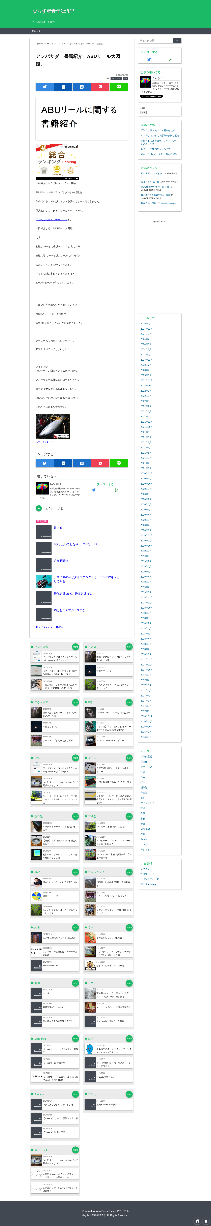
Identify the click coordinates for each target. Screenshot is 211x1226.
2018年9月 (146, 613)
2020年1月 (146, 530)
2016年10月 (147, 726)
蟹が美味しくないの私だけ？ (110, 937)
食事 (143, 813)
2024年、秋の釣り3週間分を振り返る (160, 135)
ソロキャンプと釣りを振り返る (58, 740)
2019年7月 (146, 561)
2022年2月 (146, 406)
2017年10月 (147, 669)
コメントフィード (150, 879)
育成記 (144, 792)
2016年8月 (146, 737)
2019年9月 (146, 551)
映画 (143, 834)
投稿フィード (147, 874)
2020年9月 (146, 489)
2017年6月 (146, 685)
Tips (143, 777)
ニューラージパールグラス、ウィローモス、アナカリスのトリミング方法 (60, 799)
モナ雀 (46, 993)
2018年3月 (146, 644)
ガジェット (146, 849)
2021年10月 (147, 427)
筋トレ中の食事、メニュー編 (110, 965)
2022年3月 (146, 401)
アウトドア (146, 767)
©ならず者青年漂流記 (94, 1215)
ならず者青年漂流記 (53, 11)
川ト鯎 (58, 527)
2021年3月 (146, 458)
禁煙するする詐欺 (150, 181)
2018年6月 (146, 628)
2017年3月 (146, 700)
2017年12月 (147, 659)
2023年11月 (147, 359)
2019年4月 (146, 576)
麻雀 (143, 818)
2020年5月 (146, 509)
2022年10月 (147, 385)
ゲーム (144, 782)
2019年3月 (146, 582)
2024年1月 (146, 354)
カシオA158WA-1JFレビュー (110, 740)
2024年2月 (146, 349)
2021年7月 (146, 442)
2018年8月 (146, 618)
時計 (143, 772)
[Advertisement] (159, 266)
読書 (125, 78)
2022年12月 (147, 380)
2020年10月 (147, 483)
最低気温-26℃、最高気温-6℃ (73, 593)
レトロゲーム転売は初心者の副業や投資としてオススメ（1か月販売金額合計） (114, 799)
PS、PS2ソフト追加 (151, 173)
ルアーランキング (44, 442)
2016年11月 (147, 721)
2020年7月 (146, 499)
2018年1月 (146, 654)
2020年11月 (147, 478)
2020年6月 (146, 504)
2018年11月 (147, 602)
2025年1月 (146, 323)
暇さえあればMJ (149, 203)
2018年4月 (146, 638)
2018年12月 (147, 597)
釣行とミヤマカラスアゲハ (71, 610)
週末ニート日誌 (50, 896)
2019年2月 (146, 587)
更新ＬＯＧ (37, 31)
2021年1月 (146, 468)
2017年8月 (146, 675)
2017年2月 (146, 706)
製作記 (144, 787)
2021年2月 (146, 463)
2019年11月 (147, 540)
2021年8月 (146, 437)
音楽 (143, 823)
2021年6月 (146, 447)
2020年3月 (146, 520)
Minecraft (145, 829)
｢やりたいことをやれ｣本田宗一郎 (75, 544)
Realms (144, 839)
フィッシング (116, 78)
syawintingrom (168, 203)
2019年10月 (147, 545)
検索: (143, 108)
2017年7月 (146, 680)
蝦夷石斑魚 (61, 560)
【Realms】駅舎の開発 (54, 1063)
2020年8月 (146, 494)
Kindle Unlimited (50, 965)
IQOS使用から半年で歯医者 (155, 186)
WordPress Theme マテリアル (112, 1211)
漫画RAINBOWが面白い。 (109, 1104)
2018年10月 (147, 607)
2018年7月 (146, 623)
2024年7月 (146, 339)
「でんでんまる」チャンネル (51, 219)
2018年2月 (146, 649)
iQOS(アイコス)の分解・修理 (156, 195)
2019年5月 (146, 571)
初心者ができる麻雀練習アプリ (58, 1021)
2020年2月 (146, 525)
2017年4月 (146, 695)
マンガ (144, 844)
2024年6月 (146, 344)
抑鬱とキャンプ (104, 671)
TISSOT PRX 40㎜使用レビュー (113, 712)
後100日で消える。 (105, 1077)
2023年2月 (146, 370)
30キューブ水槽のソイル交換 (110, 826)
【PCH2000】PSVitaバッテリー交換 (113, 782)
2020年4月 (146, 514)
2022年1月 (146, 411)
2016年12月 (147, 716)
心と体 (144, 761)
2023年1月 (146, 375)
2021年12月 (147, 416)
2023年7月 (146, 365)
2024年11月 (147, 328)
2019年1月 (146, 592)
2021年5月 (146, 452)
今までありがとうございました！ (59, 1104)
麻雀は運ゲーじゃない (53, 1007)
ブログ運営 (146, 756)
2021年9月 (146, 432)
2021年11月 (147, 421)
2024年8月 (146, 334)
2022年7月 (146, 390)
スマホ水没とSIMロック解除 (110, 1021)
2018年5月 (146, 633)
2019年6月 (146, 566)
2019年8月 (146, 556)
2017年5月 (146, 690)
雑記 (143, 798)
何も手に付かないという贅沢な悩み (60, 882)
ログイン (145, 869)
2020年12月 (147, 473)
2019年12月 (147, 535)
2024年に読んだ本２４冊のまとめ (59, 937)
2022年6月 (146, 396)
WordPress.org (148, 884)
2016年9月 (146, 731)
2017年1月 (146, 711)
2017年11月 (147, 664)
